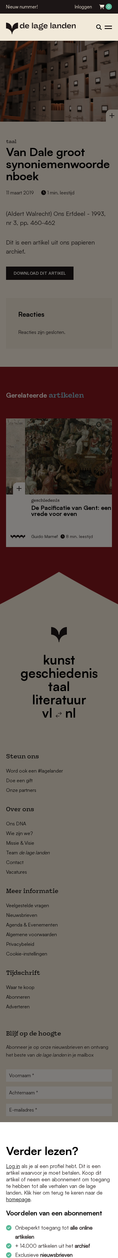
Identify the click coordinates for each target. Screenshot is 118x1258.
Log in (13, 1166)
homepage (18, 1199)
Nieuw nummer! (22, 7)
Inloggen (83, 7)
